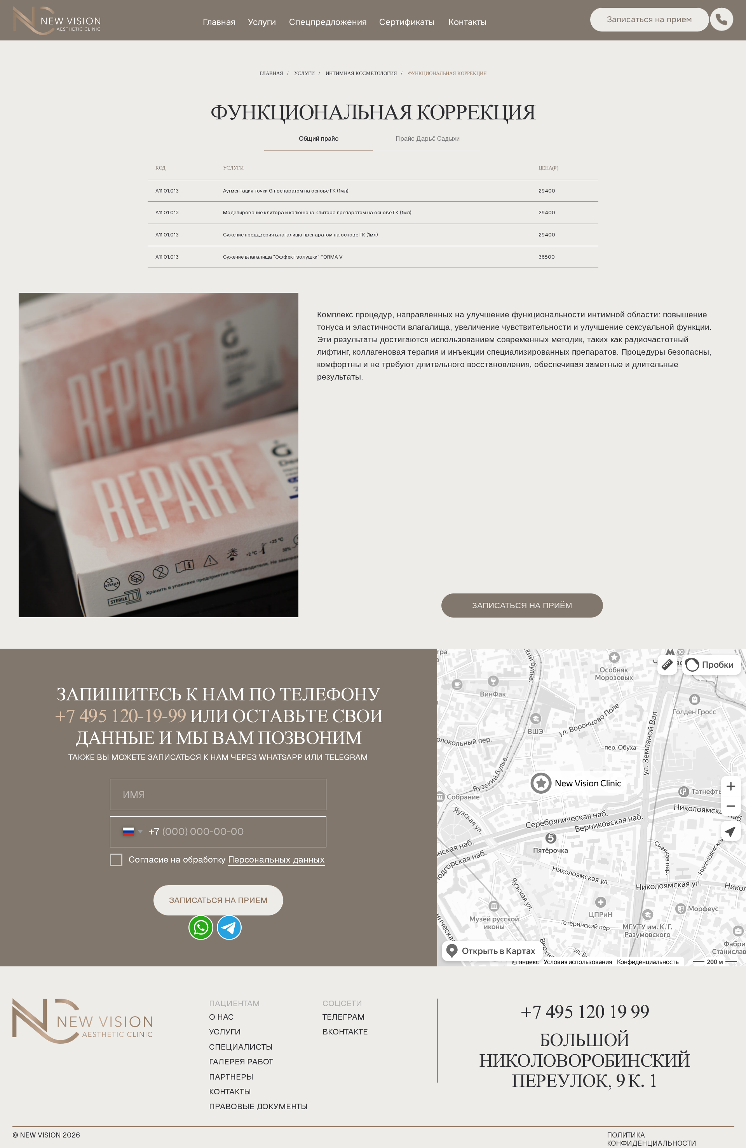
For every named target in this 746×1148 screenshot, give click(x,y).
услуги (262, 22)
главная (219, 22)
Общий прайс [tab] (318, 139)
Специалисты (241, 1047)
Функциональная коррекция (447, 73)
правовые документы (258, 1106)
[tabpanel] (373, 212)
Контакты (230, 1092)
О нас (221, 1017)
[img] (56, 21)
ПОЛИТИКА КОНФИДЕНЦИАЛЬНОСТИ (651, 1139)
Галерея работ (241, 1062)
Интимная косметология (361, 73)
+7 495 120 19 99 (584, 1008)
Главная (271, 73)
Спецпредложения (328, 22)
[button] (649, 19)
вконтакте (345, 1032)
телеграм (343, 1017)
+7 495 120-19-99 (120, 712)
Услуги (304, 73)
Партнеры (231, 1077)
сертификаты (406, 22)
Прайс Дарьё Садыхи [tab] (428, 139)
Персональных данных (276, 859)
